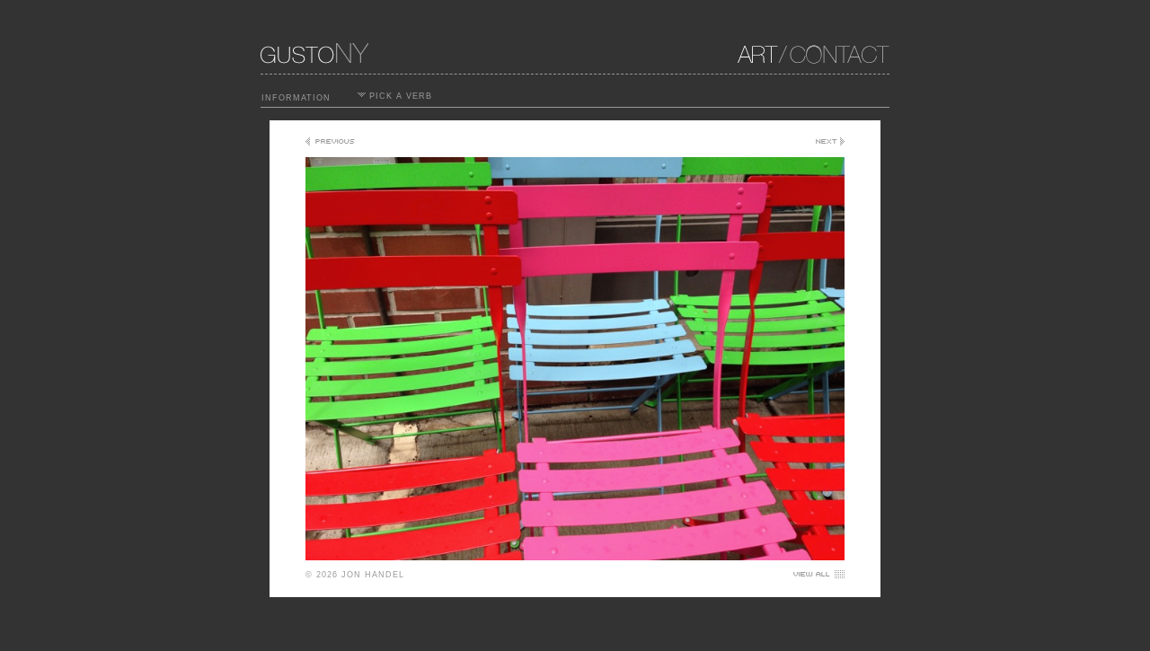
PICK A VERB (399, 96)
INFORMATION (296, 97)
